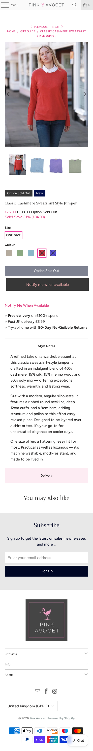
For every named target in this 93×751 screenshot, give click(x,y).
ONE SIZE (13, 235)
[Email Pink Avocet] (37, 691)
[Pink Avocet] (46, 5)
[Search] (74, 5)
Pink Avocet (38, 718)
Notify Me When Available (27, 305)
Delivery (47, 475)
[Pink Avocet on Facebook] (46, 691)
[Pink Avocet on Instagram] (55, 691)
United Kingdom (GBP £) (28, 706)
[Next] (85, 94)
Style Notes (46, 346)
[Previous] (8, 94)
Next (56, 27)
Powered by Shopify (61, 718)
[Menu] (2, 5)
